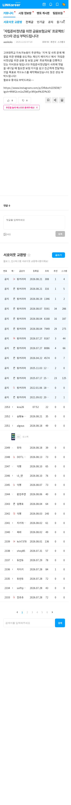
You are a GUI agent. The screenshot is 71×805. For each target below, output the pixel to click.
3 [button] (32, 612)
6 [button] (47, 612)
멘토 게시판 (43, 13)
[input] (34, 223)
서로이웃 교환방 (12, 22)
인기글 (41, 22)
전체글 (29, 22)
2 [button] (27, 612)
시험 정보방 (24, 13)
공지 (50, 22)
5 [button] (42, 612)
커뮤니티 (8, 13)
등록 (60, 234)
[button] (17, 612)
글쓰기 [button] (58, 255)
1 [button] (22, 612)
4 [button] (37, 612)
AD (18, 436)
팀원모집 (58, 13)
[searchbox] (28, 623)
